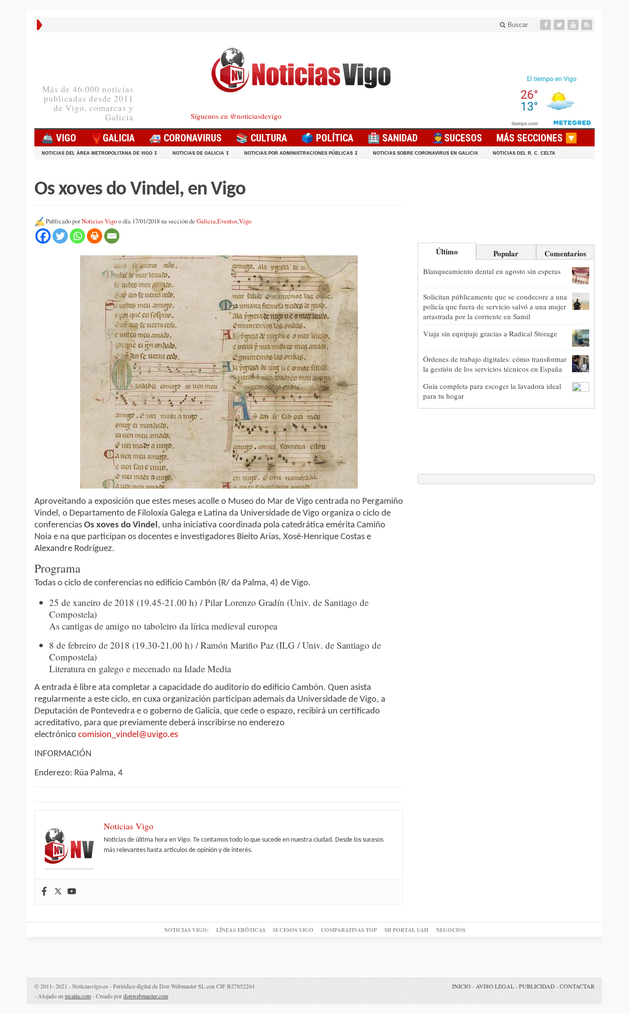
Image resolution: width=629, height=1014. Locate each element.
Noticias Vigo (99, 221)
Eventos (227, 221)
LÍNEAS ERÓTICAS (240, 930)
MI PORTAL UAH (406, 930)
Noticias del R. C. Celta (524, 153)
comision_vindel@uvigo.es (128, 735)
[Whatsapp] (77, 236)
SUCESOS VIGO (293, 930)
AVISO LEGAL (495, 986)
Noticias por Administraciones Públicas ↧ (301, 153)
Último (447, 251)
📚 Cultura (261, 138)
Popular (505, 253)
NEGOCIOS (450, 930)
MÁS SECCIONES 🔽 (536, 138)
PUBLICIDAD (537, 986)
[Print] (94, 236)
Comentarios (565, 253)
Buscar (517, 24)
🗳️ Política (327, 138)
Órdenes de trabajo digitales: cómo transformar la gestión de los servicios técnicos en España (495, 364)
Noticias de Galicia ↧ (200, 153)
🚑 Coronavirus (185, 138)
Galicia (206, 221)
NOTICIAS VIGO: (186, 930)
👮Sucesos (457, 138)
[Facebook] (546, 24)
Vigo (245, 221)
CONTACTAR (577, 986)
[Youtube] (574, 24)
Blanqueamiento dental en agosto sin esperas (492, 271)
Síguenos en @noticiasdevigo (236, 116)
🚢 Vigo (58, 138)
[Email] (111, 236)
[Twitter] (560, 24)
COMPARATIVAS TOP (349, 930)
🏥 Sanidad (393, 138)
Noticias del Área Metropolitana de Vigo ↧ (100, 153)
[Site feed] (588, 24)
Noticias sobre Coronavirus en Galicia (425, 153)
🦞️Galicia (112, 138)
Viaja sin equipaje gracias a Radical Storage (490, 333)
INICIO (461, 986)
